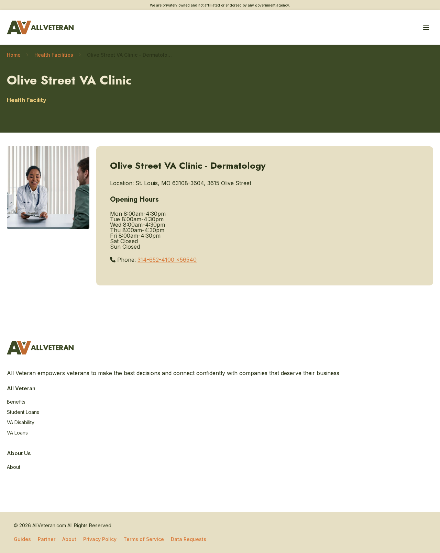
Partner (46, 539)
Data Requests (188, 539)
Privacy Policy (100, 539)
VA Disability (20, 422)
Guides (22, 539)
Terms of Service (143, 539)
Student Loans (23, 412)
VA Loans (17, 433)
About (13, 467)
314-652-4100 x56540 (167, 259)
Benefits (16, 402)
